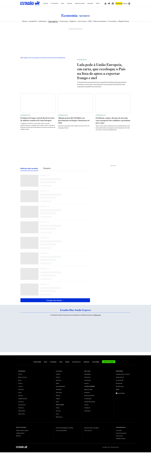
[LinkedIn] (134, 447)
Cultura (20, 386)
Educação (21, 389)
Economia (69, 15)
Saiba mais (97, 315)
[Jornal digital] (113, 3)
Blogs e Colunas (22, 377)
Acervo (20, 374)
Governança (64, 21)
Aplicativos (87, 411)
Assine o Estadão (108, 361)
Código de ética (20, 433)
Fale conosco (119, 436)
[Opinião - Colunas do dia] (109, 3)
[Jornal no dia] (123, 404)
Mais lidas (21, 407)
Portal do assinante (121, 433)
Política (58, 377)
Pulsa (60, 362)
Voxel (57, 401)
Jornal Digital (95, 362)
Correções (119, 430)
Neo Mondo (119, 383)
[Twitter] (126, 447)
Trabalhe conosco (120, 438)
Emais (19, 392)
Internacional (22, 404)
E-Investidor (112, 21)
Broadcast (87, 392)
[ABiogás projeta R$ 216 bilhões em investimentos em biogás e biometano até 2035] (75, 103)
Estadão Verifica (22, 398)
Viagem (58, 398)
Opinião (58, 374)
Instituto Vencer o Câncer (123, 374)
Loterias (86, 383)
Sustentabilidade (60, 386)
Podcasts (58, 411)
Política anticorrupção (22, 430)
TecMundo (86, 362)
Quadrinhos (87, 380)
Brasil (19, 380)
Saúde (57, 383)
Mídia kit (18, 436)
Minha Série (21, 414)
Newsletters (87, 374)
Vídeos (58, 407)
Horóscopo (87, 377)
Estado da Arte (120, 377)
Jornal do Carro (76, 362)
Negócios (73, 21)
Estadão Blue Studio (89, 401)
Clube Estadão (37, 362)
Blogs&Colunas (123, 21)
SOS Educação (120, 386)
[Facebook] (121, 447)
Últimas (24, 21)
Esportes (20, 395)
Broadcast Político (89, 395)
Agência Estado (88, 389)
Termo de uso (88, 430)
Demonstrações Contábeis (91, 427)
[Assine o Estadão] (119, 3)
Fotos (57, 414)
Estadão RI (33, 21)
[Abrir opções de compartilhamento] (126, 59)
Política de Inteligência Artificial (64, 427)
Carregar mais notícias (54, 300)
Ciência (20, 383)
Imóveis (86, 404)
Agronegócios (53, 21)
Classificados (87, 398)
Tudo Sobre (59, 392)
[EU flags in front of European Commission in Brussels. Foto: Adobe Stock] (47, 73)
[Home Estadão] (30, 3)
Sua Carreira (82, 21)
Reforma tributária (100, 21)
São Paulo (58, 380)
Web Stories (59, 417)
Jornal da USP (119, 380)
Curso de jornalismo (61, 430)
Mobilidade (59, 371)
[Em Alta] (105, 3)
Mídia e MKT (21, 411)
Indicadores (42, 21)
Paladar (67, 362)
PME (90, 21)
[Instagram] (130, 447)
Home (45, 362)
